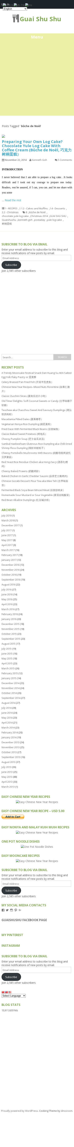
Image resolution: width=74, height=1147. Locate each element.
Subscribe (11, 265)
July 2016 (6, 589)
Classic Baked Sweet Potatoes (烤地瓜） (24, 434)
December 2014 (10, 683)
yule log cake (54, 220)
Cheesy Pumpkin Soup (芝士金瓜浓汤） (24, 439)
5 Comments (65, 160)
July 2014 (6, 707)
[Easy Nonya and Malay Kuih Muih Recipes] (37, 832)
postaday (39, 220)
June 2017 (7, 535)
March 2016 (8, 609)
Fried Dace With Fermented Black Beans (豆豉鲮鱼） (31, 429)
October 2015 (9, 634)
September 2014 (11, 698)
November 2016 (11, 569)
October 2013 (9, 752)
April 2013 (7, 781)
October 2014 (9, 693)
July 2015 (6, 648)
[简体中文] (3, 992)
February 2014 (10, 732)
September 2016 (11, 579)
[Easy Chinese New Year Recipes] (37, 802)
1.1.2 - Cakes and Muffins (33, 208)
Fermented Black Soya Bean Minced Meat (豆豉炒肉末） (33, 490)
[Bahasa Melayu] (10, 992)
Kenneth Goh (39, 160)
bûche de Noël (37, 212)
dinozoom (66, 1110)
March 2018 (8, 520)
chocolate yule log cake (15, 216)
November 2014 (11, 688)
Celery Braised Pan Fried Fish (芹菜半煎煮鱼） (28, 382)
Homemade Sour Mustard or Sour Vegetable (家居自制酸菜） (36, 495)
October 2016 (9, 574)
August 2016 (8, 584)
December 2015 (10, 624)
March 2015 (8, 668)
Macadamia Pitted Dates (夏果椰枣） (22, 419)
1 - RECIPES (11, 208)
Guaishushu (9, 220)
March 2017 (8, 550)
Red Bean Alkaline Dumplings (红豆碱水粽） (26, 500)
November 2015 (11, 629)
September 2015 (11, 638)
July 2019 (6, 515)
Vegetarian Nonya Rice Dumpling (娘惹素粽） (27, 424)
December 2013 (10, 742)
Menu (37, 37)
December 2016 (10, 564)
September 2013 (11, 757)
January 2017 (9, 560)
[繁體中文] (6, 992)
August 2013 (8, 762)
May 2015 (7, 658)
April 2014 (7, 722)
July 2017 (6, 530)
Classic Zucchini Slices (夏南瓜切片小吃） (25, 396)
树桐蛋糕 (7, 223)
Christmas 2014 (39, 216)
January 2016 (9, 619)
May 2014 (7, 717)
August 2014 (8, 703)
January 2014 (9, 737)
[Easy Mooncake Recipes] (37, 861)
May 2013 (7, 777)
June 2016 (7, 594)
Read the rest (13, 200)
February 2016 (10, 614)
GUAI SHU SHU (58, 216)
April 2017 (7, 545)
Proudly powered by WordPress (19, 1110)
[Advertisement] (37, 79)
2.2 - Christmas (10, 212)
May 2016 (7, 599)
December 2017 (10, 525)
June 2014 (7, 712)
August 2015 (8, 643)
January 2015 (9, 678)
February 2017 (10, 555)
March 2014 (8, 727)
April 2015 (7, 663)
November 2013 (11, 747)
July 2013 (6, 767)
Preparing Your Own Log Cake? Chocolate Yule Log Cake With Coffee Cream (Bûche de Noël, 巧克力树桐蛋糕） (37, 148)
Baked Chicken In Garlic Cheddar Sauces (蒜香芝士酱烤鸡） (35, 476)
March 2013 (8, 786)
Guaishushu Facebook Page (24, 920)
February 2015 (10, 673)
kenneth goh (25, 220)
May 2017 (7, 540)
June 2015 (7, 653)
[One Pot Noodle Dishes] (37, 846)
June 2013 (7, 772)
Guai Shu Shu (40, 19)
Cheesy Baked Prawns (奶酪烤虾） (21, 471)
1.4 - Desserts (57, 208)
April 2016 (7, 604)
